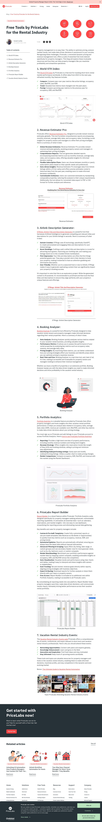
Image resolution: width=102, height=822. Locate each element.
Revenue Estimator (42, 791)
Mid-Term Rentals (26, 797)
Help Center (71, 794)
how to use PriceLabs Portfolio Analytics (76, 436)
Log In (87, 6)
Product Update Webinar (58, 800)
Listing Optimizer (10, 800)
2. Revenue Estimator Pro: (14, 59)
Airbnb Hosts (25, 789)
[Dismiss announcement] (100, 2)
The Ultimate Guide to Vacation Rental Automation (61, 669)
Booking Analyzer (43, 331)
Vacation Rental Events (43, 794)
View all (93, 743)
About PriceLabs (88, 789)
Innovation (55, 794)
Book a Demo (72, 789)
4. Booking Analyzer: (13, 67)
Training (70, 797)
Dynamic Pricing (10, 789)
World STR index (41, 789)
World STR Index (46, 73)
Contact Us (86, 794)
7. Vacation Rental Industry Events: (17, 78)
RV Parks (24, 794)
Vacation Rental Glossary (58, 797)
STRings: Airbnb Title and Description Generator (55, 232)
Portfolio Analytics (44, 421)
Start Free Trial (94, 6)
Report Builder (42, 516)
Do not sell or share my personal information (88, 816)
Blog (7, 14)
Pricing (42, 6)
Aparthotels (24, 800)
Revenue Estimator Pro (57, 134)
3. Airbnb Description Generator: (16, 63)
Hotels (48, 6)
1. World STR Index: (13, 55)
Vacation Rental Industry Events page (54, 639)
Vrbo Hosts (24, 791)
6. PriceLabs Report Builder (15, 74)
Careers (86, 797)
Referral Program (88, 800)
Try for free (11, 731)
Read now (70, 2)
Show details (24, 817)
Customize (88, 810)
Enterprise (55, 6)
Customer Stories (57, 791)
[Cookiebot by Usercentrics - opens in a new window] (10, 819)
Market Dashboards (10, 791)
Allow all (88, 805)
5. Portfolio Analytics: (13, 70)
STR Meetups (41, 800)
